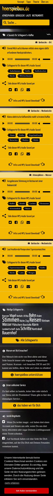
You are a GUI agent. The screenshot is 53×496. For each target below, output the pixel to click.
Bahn (32, 315)
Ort (50, 42)
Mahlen (25, 140)
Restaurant (44, 203)
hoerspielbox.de (15, 9)
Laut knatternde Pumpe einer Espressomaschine (26, 249)
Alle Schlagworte (29, 340)
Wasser (48, 175)
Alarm (12, 135)
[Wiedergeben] (3, 59)
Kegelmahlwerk (35, 135)
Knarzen (5, 316)
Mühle (36, 140)
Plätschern (17, 324)
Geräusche (20, 15)
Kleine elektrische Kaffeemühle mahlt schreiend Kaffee (28, 117)
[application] (26, 59)
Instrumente (37, 15)
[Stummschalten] (39, 59)
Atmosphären (8, 15)
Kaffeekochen (40, 71)
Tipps (28, 2)
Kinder (22, 203)
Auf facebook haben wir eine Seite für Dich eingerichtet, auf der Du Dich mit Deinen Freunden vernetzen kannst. (26, 443)
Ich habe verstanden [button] (26, 490)
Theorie (36, 2)
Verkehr (19, 316)
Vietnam (46, 320)
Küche (12, 76)
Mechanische (47, 111)
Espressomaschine (17, 268)
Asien (39, 316)
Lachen (33, 203)
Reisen (35, 320)
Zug (27, 320)
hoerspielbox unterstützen (29, 374)
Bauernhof (9, 333)
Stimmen (10, 320)
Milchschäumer (26, 76)
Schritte (26, 329)
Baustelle (27, 324)
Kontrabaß (37, 329)
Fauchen (32, 268)
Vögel (13, 316)
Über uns (44, 2)
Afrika (25, 316)
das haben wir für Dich (28, 405)
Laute (28, 15)
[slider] (47, 59)
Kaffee (27, 71)
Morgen (31, 273)
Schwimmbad (15, 208)
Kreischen (14, 140)
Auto (18, 329)
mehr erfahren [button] (12, 483)
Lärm (22, 273)
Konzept (21, 2)
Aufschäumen (15, 71)
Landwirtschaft (8, 329)
